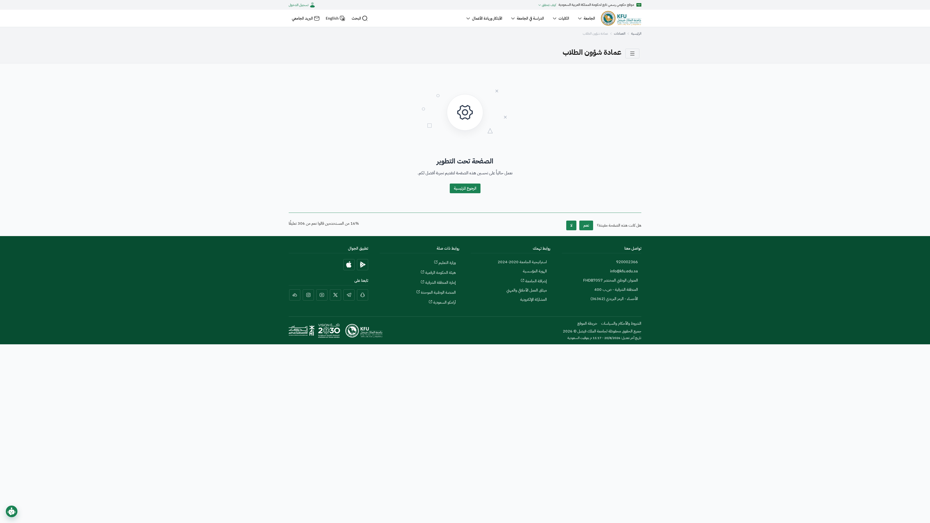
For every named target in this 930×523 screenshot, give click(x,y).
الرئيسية (636, 33)
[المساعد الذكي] (11, 511)
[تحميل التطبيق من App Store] (349, 264)
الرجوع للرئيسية (465, 188)
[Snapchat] (362, 294)
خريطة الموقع (587, 323)
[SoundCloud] (294, 294)
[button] (360, 18)
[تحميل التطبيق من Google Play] (362, 264)
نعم (586, 225)
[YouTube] (321, 294)
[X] (335, 294)
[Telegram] (349, 294)
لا (571, 225)
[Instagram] (308, 294)
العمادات (619, 33)
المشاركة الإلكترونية (533, 299)
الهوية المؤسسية (535, 271)
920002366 (627, 262)
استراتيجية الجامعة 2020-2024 (522, 262)
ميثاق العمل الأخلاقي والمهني (526, 290)
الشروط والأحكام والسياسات (621, 323)
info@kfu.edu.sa (624, 271)
